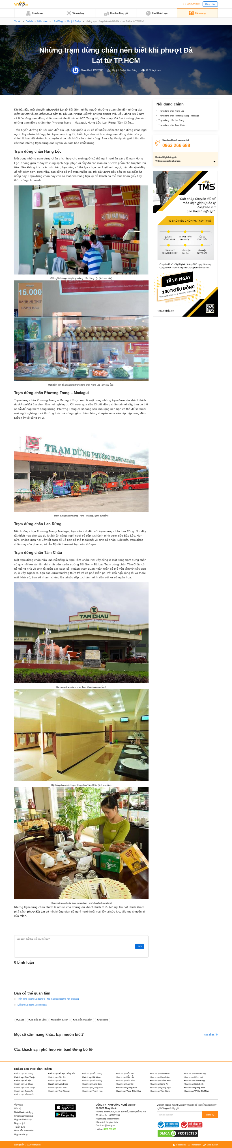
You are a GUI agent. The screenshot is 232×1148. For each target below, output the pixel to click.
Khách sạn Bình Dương (195, 1074)
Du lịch (29, 21)
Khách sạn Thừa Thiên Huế (128, 1091)
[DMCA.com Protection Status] (178, 1133)
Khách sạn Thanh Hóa (92, 1091)
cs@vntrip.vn (108, 1125)
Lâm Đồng (58, 21)
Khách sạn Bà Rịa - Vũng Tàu (61, 1074)
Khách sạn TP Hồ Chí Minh (196, 1091)
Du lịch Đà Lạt (74, 21)
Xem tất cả (209, 1034)
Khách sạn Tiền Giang (160, 1091)
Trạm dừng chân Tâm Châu (171, 125)
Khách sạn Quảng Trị (23, 1091)
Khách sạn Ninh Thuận (24, 1088)
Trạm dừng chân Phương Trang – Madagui (178, 115)
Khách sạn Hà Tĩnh (57, 1081)
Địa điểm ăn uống (38, 1020)
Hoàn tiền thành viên (23, 1130)
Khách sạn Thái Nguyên (59, 1091)
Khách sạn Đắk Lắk (125, 1077)
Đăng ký (210, 1115)
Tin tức (17, 21)
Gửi (140, 946)
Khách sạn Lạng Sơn (92, 1084)
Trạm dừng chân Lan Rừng (171, 120)
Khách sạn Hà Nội (22, 1081)
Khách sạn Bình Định (159, 1074)
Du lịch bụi (103, 1020)
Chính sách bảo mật (23, 1116)
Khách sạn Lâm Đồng (58, 1084)
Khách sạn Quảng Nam (126, 1088)
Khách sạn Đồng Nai (193, 1077)
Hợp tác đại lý (20, 1134)
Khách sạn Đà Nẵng (91, 1077)
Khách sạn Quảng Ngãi (160, 1088)
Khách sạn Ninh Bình (193, 1084)
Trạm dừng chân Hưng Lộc (171, 111)
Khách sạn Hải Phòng (92, 1081)
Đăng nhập (210, 4)
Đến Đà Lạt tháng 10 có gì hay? (32, 1005)
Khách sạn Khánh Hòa (160, 1081)
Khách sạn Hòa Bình (125, 1081)
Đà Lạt (21, 1020)
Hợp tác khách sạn (23, 1119)
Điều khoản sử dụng (23, 1112)
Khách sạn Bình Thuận (24, 1077)
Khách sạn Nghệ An (159, 1084)
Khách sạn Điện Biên (159, 1077)
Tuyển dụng (19, 1127)
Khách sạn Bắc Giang (92, 1074)
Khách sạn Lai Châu (23, 1084)
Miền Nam (42, 21)
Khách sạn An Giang (23, 1074)
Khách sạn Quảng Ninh (194, 1088)
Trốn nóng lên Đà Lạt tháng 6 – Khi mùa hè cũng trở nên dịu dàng (48, 999)
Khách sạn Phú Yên (57, 1088)
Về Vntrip (18, 1105)
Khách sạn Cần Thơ (57, 1077)
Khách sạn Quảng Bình (92, 1088)
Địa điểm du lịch (60, 1020)
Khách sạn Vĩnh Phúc (24, 1094)
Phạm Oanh (86, 70)
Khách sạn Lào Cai (125, 1084)
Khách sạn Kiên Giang (194, 1081)
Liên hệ (17, 1108)
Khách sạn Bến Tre (125, 1074)
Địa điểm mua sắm (83, 1020)
